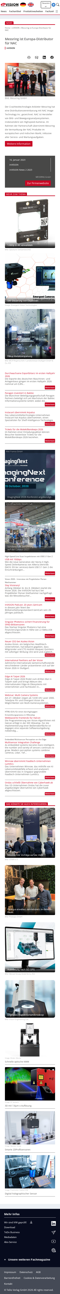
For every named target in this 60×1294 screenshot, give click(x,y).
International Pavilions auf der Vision (24, 660)
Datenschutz (26, 1272)
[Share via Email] (36, 57)
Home (7, 28)
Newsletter (46, 5)
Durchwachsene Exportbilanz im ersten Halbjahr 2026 (30, 374)
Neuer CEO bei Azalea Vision (19, 641)
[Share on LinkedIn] (44, 57)
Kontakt (8, 1283)
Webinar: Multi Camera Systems (21, 695)
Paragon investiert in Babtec (19, 393)
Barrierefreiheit (12, 1277)
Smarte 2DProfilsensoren (17, 1149)
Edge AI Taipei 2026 (15, 676)
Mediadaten (10, 1237)
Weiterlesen (50, 387)
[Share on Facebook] (52, 57)
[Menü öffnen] (57, 11)
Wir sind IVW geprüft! (15, 1222)
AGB (38, 1272)
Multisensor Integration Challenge (22, 742)
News (9, 22)
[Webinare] (53, 1251)
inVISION (15, 28)
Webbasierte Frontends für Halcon (22, 718)
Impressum (10, 1272)
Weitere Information (18, 143)
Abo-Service (10, 1242)
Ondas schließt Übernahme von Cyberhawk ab (29, 782)
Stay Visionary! (12, 585)
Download (9, 1227)
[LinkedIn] (53, 1224)
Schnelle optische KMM (17, 1061)
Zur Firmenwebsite (38, 183)
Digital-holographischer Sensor (21, 1193)
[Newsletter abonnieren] (53, 1233)
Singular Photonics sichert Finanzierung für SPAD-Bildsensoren (27, 623)
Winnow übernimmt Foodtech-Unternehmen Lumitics (28, 762)
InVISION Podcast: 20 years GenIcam (23, 604)
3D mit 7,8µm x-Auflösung (18, 1105)
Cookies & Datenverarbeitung (39, 1277)
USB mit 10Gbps (13, 559)
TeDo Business (12, 1232)
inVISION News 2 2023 (20, 169)
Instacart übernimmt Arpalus (20, 412)
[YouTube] (53, 1242)
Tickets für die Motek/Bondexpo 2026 (24, 429)
